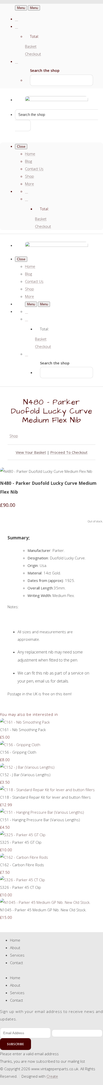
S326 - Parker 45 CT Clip (20, 887)
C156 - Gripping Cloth (18, 752)
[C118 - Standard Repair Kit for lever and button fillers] (47, 789)
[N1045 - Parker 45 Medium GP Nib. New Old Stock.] (45, 902)
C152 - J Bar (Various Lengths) (25, 774)
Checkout (33, 53)
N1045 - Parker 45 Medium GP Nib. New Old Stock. (43, 909)
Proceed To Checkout (69, 452)
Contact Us (34, 168)
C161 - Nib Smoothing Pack (23, 729)
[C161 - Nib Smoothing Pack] (25, 722)
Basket (30, 46)
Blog (28, 161)
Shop (29, 176)
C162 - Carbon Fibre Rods (22, 864)
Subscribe (15, 1044)
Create (52, 1076)
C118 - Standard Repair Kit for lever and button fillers (45, 797)
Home (30, 153)
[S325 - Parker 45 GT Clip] (23, 834)
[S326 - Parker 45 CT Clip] (22, 879)
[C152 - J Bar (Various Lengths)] (27, 767)
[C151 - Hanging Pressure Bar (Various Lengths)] (42, 812)
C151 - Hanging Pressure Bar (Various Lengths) (40, 819)
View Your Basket (31, 452)
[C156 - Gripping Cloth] (20, 744)
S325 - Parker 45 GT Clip (21, 842)
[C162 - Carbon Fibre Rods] (24, 857)
